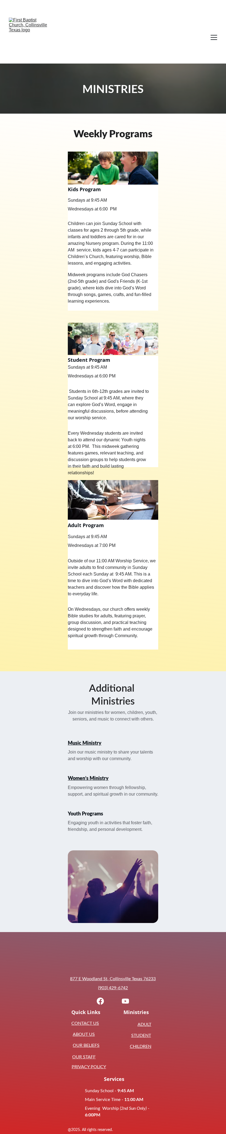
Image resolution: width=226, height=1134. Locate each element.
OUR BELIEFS (86, 1045)
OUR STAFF (84, 1057)
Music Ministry (84, 743)
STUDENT (141, 1035)
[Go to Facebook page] (100, 1001)
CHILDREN (140, 1046)
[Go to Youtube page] (125, 1001)
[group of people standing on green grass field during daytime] (113, 339)
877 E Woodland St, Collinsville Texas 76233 (113, 979)
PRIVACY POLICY (89, 1067)
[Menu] (214, 37)
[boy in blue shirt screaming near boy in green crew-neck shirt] (113, 168)
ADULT (144, 1024)
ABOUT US (84, 1034)
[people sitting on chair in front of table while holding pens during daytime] (113, 500)
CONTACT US (85, 1023)
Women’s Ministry (88, 778)
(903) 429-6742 (113, 988)
